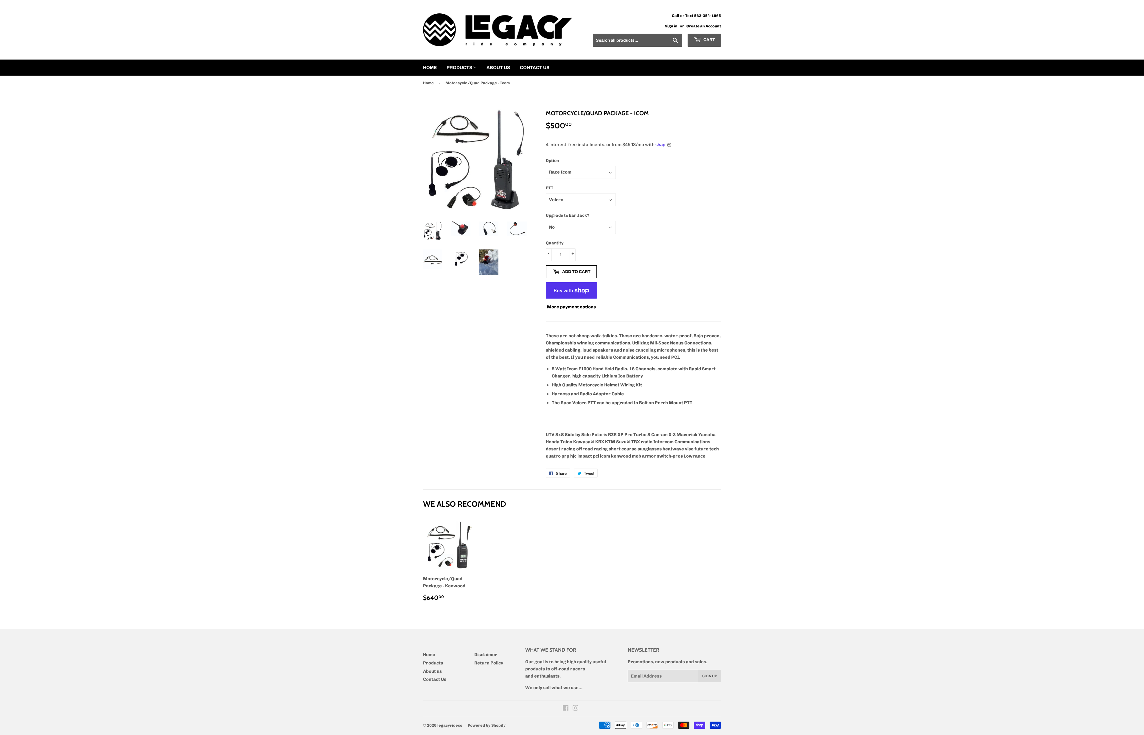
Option (552, 160)
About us (498, 67)
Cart (708, 40)
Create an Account (703, 26)
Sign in (671, 26)
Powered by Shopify (487, 725)
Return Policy (488, 663)
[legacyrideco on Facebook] (565, 708)
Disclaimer (485, 654)
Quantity (555, 243)
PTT (549, 188)
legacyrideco (449, 725)
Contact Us (534, 67)
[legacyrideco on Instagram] (576, 708)
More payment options (571, 307)
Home (430, 67)
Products (460, 67)
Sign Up (709, 676)
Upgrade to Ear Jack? (567, 215)
